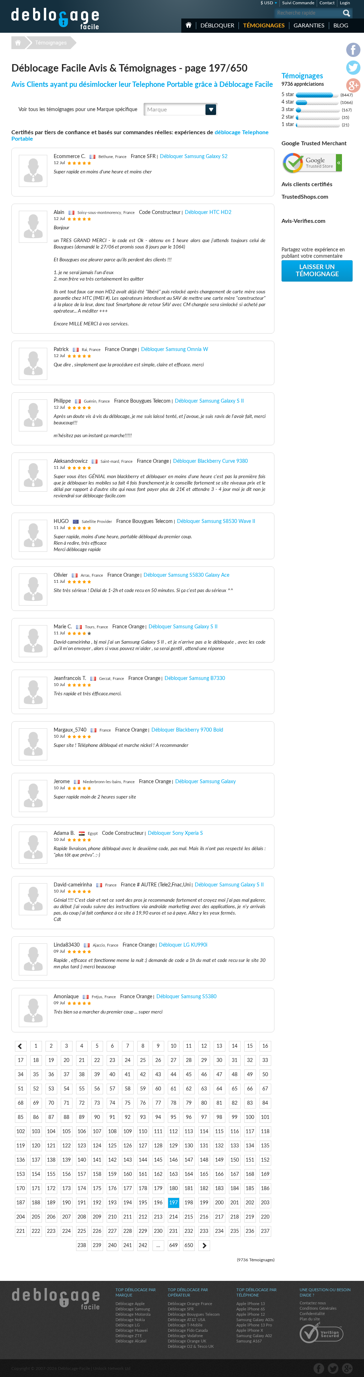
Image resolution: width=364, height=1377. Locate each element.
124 (97, 1145)
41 (127, 1074)
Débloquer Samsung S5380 (186, 996)
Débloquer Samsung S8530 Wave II (216, 521)
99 (234, 1117)
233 (204, 1231)
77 (158, 1103)
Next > (204, 1245)
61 (173, 1089)
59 (143, 1089)
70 (51, 1103)
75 (127, 1103)
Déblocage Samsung (133, 1309)
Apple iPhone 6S (250, 1309)
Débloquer (217, 25)
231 (173, 1231)
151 (250, 1160)
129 (173, 1145)
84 (265, 1103)
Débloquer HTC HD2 (208, 212)
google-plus (347, 1368)
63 (204, 1089)
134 (250, 1145)
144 (143, 1160)
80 (204, 1103)
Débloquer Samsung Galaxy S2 (194, 156)
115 (219, 1131)
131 (204, 1145)
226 (97, 1231)
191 (81, 1202)
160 (127, 1174)
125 (112, 1145)
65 (234, 1089)
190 (66, 1202)
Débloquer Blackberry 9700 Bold (187, 730)
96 (189, 1117)
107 (97, 1131)
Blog (340, 25)
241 (127, 1245)
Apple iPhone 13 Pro (254, 1325)
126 (127, 1145)
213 (158, 1217)
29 (204, 1060)
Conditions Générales (318, 1308)
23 (112, 1060)
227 (112, 1231)
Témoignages (264, 25)
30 (219, 1060)
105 (66, 1131)
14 (234, 1046)
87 (51, 1117)
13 (219, 1046)
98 (219, 1117)
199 (204, 1202)
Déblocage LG (128, 1325)
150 (234, 1160)
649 (173, 1245)
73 (97, 1103)
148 (204, 1160)
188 (36, 1202)
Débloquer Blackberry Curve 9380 (210, 461)
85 (20, 1117)
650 (188, 1245)
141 (97, 1160)
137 (36, 1160)
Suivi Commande (298, 3)
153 (20, 1174)
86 (36, 1117)
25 (143, 1060)
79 (189, 1103)
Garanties (309, 25)
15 (250, 1046)
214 (173, 1217)
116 (234, 1131)
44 (173, 1074)
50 (265, 1074)
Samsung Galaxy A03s (255, 1320)
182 (204, 1188)
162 (158, 1174)
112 (173, 1131)
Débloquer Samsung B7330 (195, 678)
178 (143, 1188)
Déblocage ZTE (129, 1336)
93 (143, 1117)
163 (173, 1174)
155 (51, 1174)
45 (189, 1074)
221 (20, 1231)
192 (97, 1202)
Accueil (189, 25)
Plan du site (310, 1319)
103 (36, 1131)
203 (265, 1202)
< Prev (21, 1046)
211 (127, 1217)
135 (265, 1145)
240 (112, 1245)
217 (219, 1217)
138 (51, 1160)
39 (97, 1074)
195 (143, 1202)
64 (219, 1089)
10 (173, 1046)
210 (112, 1217)
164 (188, 1174)
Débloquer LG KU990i (183, 945)
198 (188, 1202)
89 (82, 1117)
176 (112, 1188)
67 (265, 1089)
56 (97, 1089)
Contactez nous (313, 1303)
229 (143, 1231)
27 (173, 1060)
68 (20, 1103)
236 (250, 1231)
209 (97, 1217)
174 (81, 1188)
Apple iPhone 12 (250, 1314)
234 (219, 1231)
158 (97, 1174)
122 (66, 1145)
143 (127, 1160)
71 (66, 1103)
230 (158, 1231)
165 (204, 1174)
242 (143, 1245)
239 (97, 1245)
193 (112, 1202)
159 (112, 1174)
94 (158, 1117)
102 (20, 1131)
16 (265, 1046)
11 (189, 1046)
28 (189, 1060)
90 (97, 1117)
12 (204, 1046)
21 (82, 1060)
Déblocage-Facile (55, 18)
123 (81, 1145)
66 (250, 1089)
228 (127, 1231)
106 (81, 1131)
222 (36, 1231)
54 (66, 1089)
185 (250, 1188)
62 (189, 1089)
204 (20, 1217)
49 (250, 1074)
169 (265, 1174)
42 (143, 1074)
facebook (319, 1368)
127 (143, 1145)
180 (173, 1188)
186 (265, 1188)
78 (173, 1103)
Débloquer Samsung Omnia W (174, 349)
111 (158, 1131)
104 (51, 1131)
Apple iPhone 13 (250, 1304)
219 (250, 1217)
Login (345, 3)
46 (204, 1074)
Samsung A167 (249, 1341)
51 (20, 1089)
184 (234, 1188)
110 (143, 1131)
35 (36, 1074)
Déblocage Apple (130, 1304)
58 (127, 1089)
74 (112, 1103)
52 (36, 1089)
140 (81, 1160)
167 (234, 1174)
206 (51, 1217)
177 (127, 1188)
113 (188, 1131)
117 (250, 1131)
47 (219, 1074)
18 (36, 1060)
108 (112, 1131)
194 (127, 1202)
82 (234, 1103)
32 (250, 1060)
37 (66, 1074)
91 (112, 1117)
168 (250, 1174)
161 (143, 1174)
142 (112, 1160)
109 (127, 1131)
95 (173, 1117)
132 (219, 1145)
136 (20, 1160)
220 (265, 1217)
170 (20, 1188)
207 (66, 1217)
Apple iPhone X (249, 1331)
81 (219, 1103)
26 (158, 1060)
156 (66, 1174)
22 (97, 1060)
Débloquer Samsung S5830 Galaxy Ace (186, 575)
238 (81, 1245)
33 (265, 1060)
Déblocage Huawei (132, 1331)
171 (36, 1188)
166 (219, 1174)
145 (158, 1160)
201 (234, 1202)
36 (51, 1074)
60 (158, 1089)
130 (188, 1145)
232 (188, 1231)
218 (234, 1217)
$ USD (267, 3)
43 (158, 1074)
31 (234, 1060)
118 (265, 1131)
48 (234, 1074)
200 (219, 1202)
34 (20, 1074)
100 (250, 1117)
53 (51, 1089)
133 (234, 1145)
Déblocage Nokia (130, 1320)
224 (66, 1231)
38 (82, 1074)
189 (51, 1202)
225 (81, 1231)
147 (188, 1160)
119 (20, 1145)
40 (112, 1074)
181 (188, 1188)
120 (36, 1145)
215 (188, 1217)
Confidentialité (312, 1314)
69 (36, 1103)
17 (20, 1060)
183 (219, 1188)
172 (51, 1188)
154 (36, 1174)
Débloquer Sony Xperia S (175, 833)
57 (112, 1089)
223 (51, 1231)
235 (234, 1231)
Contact (327, 3)
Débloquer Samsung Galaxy (205, 781)
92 (127, 1117)
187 (20, 1202)
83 (250, 1103)
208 (81, 1217)
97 (204, 1117)
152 (265, 1160)
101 (265, 1117)
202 (250, 1202)
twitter (333, 1368)
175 (97, 1188)
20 (66, 1060)
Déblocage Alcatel (131, 1341)
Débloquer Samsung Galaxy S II (209, 401)
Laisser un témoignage (317, 271)
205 (36, 1217)
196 (158, 1202)
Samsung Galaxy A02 (254, 1336)
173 (66, 1188)
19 (51, 1060)
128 (158, 1145)
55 (82, 1089)
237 (265, 1231)
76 (143, 1103)
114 (204, 1131)
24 (127, 1060)
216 (204, 1217)
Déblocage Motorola (133, 1314)
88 (66, 1117)
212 (143, 1217)
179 (158, 1188)
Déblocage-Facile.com (55, 1298)
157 (81, 1174)
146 (173, 1160)
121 (51, 1145)
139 (66, 1160)
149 (219, 1160)
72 (82, 1103)
